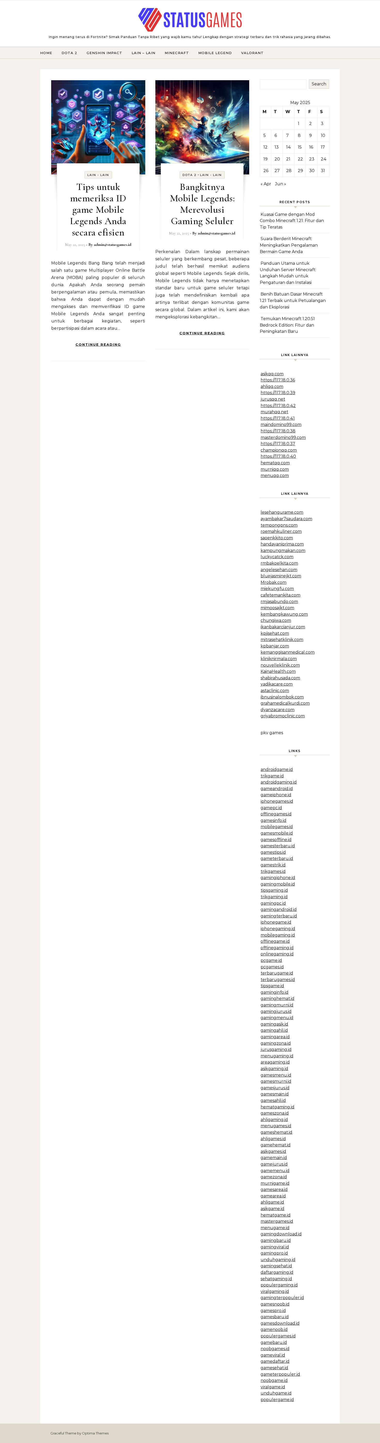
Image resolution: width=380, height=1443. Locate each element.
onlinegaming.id (277, 954)
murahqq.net (274, 411)
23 (311, 159)
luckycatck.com (277, 556)
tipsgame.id (272, 985)
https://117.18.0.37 (278, 443)
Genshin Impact (104, 53)
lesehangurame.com (282, 512)
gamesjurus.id (275, 1087)
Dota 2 (69, 53)
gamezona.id (274, 1176)
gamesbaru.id (275, 1316)
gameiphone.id (276, 794)
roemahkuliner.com (281, 531)
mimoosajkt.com (277, 607)
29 (300, 170)
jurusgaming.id (276, 1049)
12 (265, 147)
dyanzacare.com (277, 709)
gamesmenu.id (276, 1075)
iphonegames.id (277, 801)
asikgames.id (273, 1151)
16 (311, 147)
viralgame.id (273, 1387)
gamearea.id (273, 1196)
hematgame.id (276, 1215)
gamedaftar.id (275, 1361)
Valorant (252, 53)
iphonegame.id (276, 922)
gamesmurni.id (276, 1081)
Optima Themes (95, 1433)
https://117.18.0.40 (278, 456)
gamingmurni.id (277, 1005)
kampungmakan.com (283, 550)
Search (319, 84)
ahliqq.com (272, 386)
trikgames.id (273, 871)
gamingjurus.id (276, 1011)
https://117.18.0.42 (278, 405)
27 (277, 170)
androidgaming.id (279, 782)
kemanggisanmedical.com (288, 652)
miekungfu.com (277, 588)
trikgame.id (272, 776)
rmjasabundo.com (279, 601)
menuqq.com (275, 475)
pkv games (272, 732)
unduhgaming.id (278, 1259)
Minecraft (177, 53)
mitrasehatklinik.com (282, 639)
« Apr (266, 183)
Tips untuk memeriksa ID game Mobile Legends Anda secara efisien (98, 209)
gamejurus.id (274, 1164)
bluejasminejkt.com (281, 575)
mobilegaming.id (278, 935)
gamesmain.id (275, 1094)
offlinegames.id (276, 814)
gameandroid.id (277, 788)
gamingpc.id (273, 903)
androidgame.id (277, 769)
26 (265, 170)
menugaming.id (277, 1056)
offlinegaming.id (277, 947)
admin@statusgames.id (112, 244)
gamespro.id (273, 1310)
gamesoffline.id (276, 839)
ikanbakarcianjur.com (283, 626)
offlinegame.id (275, 941)
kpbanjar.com (275, 646)
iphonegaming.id (278, 928)
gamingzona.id (276, 1043)
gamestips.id (273, 852)
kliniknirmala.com (279, 658)
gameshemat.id (276, 1132)
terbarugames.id (278, 979)
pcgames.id (272, 967)
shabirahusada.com (280, 677)
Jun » (280, 183)
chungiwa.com (276, 620)
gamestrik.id (273, 865)
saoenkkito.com (277, 537)
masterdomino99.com (283, 437)
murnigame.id (275, 1183)
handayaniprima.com (282, 544)
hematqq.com (275, 462)
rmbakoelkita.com (279, 563)
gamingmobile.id (278, 884)
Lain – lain (143, 53)
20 (277, 159)
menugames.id (276, 1125)
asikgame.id (272, 1208)
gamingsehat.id (276, 1265)
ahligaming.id (274, 1119)
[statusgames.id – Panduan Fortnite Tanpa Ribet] (190, 21)
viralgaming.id (275, 1291)
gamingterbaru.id (279, 916)
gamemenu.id (275, 1170)
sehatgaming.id (276, 1278)
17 (323, 147)
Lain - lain (98, 175)
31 (323, 170)
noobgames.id (275, 1348)
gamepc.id (271, 807)
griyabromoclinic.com (283, 715)
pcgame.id (271, 960)
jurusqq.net (273, 399)
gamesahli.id (273, 1100)
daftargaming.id (277, 1272)
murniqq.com (275, 469)
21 (288, 159)
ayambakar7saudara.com (286, 518)
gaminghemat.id (277, 998)
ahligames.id (273, 1138)
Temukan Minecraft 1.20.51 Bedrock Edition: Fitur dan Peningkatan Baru (287, 325)
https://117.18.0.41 (278, 418)
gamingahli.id (274, 1030)
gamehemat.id (276, 1145)
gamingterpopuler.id (282, 1297)
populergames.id (278, 1336)
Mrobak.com (273, 582)
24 (323, 159)
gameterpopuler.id (280, 1374)
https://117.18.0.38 (278, 431)
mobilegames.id (277, 826)
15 (300, 147)
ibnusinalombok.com (282, 697)
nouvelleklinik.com (280, 665)
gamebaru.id (274, 1342)
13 (277, 147)
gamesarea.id (274, 1189)
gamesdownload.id (280, 1323)
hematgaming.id (277, 1107)
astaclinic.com (275, 690)
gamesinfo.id (273, 820)
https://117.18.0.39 (278, 392)
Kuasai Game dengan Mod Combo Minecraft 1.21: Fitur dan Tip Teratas (292, 221)
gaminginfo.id (274, 992)
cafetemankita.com (280, 595)
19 (265, 159)
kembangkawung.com (284, 614)
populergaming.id (279, 1285)
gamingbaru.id (276, 1240)
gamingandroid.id (279, 909)
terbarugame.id (277, 973)
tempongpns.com (279, 525)
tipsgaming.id (274, 890)
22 (300, 159)
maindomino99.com (281, 424)
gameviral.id (273, 1355)
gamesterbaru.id (278, 845)
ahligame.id (272, 1202)
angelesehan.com (279, 569)
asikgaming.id (274, 1068)
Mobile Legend (215, 53)
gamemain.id (274, 1157)
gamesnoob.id (275, 1304)
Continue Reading (98, 344)
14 (288, 147)
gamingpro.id (274, 1253)
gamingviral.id (275, 1247)
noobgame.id (274, 1380)
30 (312, 170)
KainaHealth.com (278, 671)
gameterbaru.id (277, 858)
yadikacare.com (277, 684)
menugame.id (275, 1227)
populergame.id (277, 1399)
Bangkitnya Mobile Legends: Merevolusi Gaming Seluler (202, 204)
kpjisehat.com (275, 633)
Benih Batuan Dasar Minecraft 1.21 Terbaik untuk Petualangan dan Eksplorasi (293, 300)
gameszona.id (275, 1113)
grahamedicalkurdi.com (285, 703)
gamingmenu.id (277, 1017)
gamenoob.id (274, 1329)
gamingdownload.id (281, 1234)
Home (46, 53)
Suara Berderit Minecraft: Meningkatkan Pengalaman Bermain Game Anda (289, 245)
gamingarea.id (275, 1036)
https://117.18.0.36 (278, 380)
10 (323, 135)
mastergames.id (277, 1221)
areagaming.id (275, 1062)
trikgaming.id (274, 896)
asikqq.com (272, 373)
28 (289, 170)
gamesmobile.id (277, 833)
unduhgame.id (276, 1393)
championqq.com (279, 450)
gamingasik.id (274, 1024)
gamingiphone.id (278, 877)
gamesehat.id (274, 1367)
